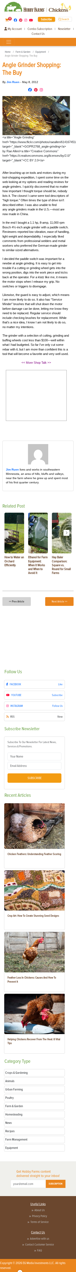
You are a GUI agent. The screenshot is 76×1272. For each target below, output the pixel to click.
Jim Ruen (13, 82)
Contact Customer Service (39, 1244)
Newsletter (64, 29)
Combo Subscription (40, 29)
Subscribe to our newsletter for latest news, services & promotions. (31, 744)
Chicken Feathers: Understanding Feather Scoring (34, 854)
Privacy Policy (39, 1216)
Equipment (40, 52)
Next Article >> (59, 601)
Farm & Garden (23, 52)
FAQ (39, 1250)
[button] (66, 533)
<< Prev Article (16, 601)
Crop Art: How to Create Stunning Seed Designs (33, 915)
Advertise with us (39, 1238)
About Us (39, 1210)
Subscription (55, 1183)
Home (8, 52)
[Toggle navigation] (8, 42)
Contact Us (38, 34)
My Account (14, 29)
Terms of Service (39, 1222)
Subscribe (46, 19)
